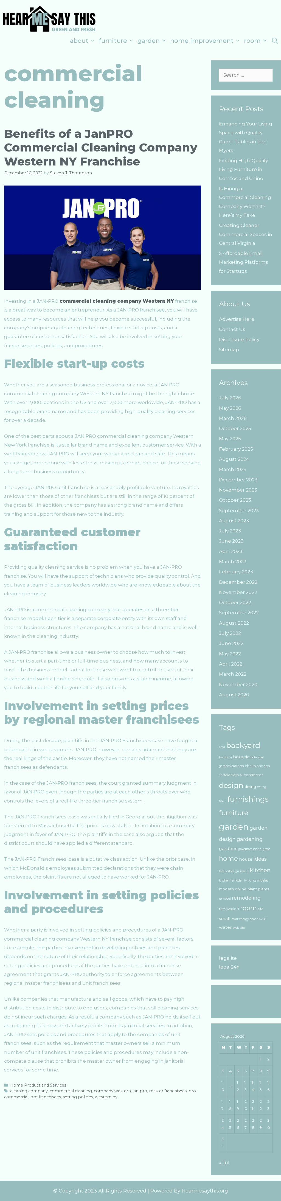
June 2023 (231, 541)
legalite (228, 958)
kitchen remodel (230, 880)
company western (112, 1090)
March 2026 (233, 418)
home (228, 858)
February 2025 (236, 449)
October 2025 (235, 428)
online (240, 889)
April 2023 (230, 551)
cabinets (238, 766)
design (231, 785)
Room (252, 40)
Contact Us (232, 329)
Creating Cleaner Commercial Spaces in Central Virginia (245, 234)
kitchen (260, 870)
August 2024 (234, 459)
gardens (228, 848)
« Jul (224, 1162)
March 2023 (232, 561)
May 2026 (230, 408)
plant (252, 889)
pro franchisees (45, 1097)
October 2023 (235, 500)
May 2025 (230, 438)
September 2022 (239, 612)
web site (239, 928)
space (254, 919)
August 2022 (234, 623)
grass (266, 849)
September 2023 (239, 510)
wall (262, 918)
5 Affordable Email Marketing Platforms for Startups (243, 262)
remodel (225, 898)
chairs (250, 766)
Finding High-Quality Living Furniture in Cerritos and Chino (243, 169)
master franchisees (168, 1090)
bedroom (225, 757)
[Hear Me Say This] (49, 18)
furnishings (248, 799)
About (79, 40)
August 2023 (234, 520)
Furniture (113, 40)
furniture (233, 813)
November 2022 (238, 592)
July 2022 (230, 633)
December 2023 (238, 479)
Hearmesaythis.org (205, 1191)
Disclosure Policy (239, 339)
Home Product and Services (38, 1085)
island (244, 871)
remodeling (246, 898)
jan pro (140, 1090)
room (248, 908)
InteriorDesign (229, 871)
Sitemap (229, 349)
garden (234, 827)
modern (226, 889)
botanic (241, 756)
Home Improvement (202, 40)
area (222, 747)
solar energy (240, 919)
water (225, 927)
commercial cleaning (71, 1090)
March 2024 (233, 469)
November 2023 (238, 490)
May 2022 (230, 653)
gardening (250, 839)
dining (250, 786)
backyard (243, 745)
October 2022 (235, 602)
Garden (148, 40)
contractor (253, 775)
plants (263, 889)
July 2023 (230, 531)
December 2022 (238, 582)
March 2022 (232, 674)
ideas (260, 859)
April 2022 (230, 664)
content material (231, 775)
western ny (106, 1097)
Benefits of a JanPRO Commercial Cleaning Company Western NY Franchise (100, 148)
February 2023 (236, 571)
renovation (229, 909)
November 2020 (238, 684)
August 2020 (234, 694)
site (260, 909)
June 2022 (231, 643)
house (245, 859)
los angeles (260, 880)
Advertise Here (236, 319)
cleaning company (29, 1090)
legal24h (229, 967)
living (247, 880)
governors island (250, 849)
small (225, 918)
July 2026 (230, 397)
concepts (263, 766)
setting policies (78, 1097)
